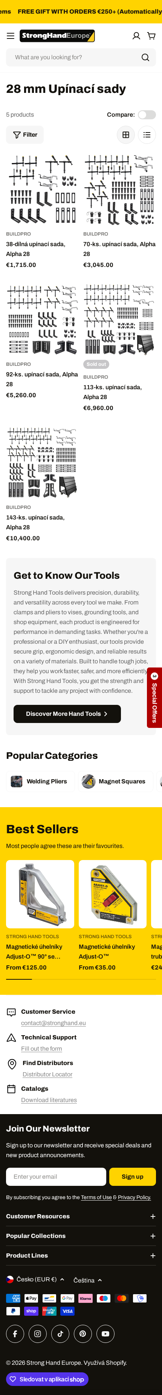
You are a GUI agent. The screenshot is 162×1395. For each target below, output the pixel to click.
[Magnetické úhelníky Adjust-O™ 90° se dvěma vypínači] (40, 894)
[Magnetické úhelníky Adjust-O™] (113, 894)
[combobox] (81, 57)
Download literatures (49, 1100)
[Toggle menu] (10, 35)
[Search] (145, 57)
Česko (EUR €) (37, 1279)
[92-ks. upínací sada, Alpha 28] (42, 319)
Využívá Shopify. (105, 1363)
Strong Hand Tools (32, 936)
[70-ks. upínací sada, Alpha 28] (119, 189)
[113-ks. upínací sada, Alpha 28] (119, 319)
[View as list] (147, 135)
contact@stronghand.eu (53, 1023)
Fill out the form (41, 1048)
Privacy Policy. (134, 1197)
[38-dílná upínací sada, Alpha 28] (42, 189)
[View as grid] (126, 135)
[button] (154, 697)
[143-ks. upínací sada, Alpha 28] (42, 462)
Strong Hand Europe (53, 1363)
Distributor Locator (47, 1074)
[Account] (136, 35)
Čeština (84, 1280)
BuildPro (18, 234)
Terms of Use (96, 1197)
